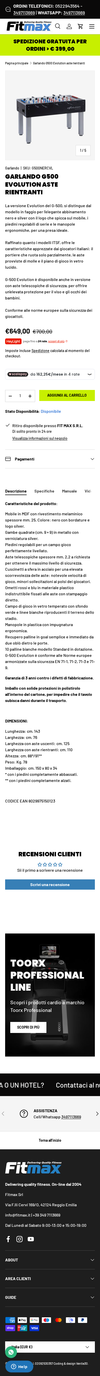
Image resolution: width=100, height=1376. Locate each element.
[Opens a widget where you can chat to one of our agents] (19, 1367)
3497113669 (24, 12)
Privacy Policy (57, 713)
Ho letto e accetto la (44, 713)
